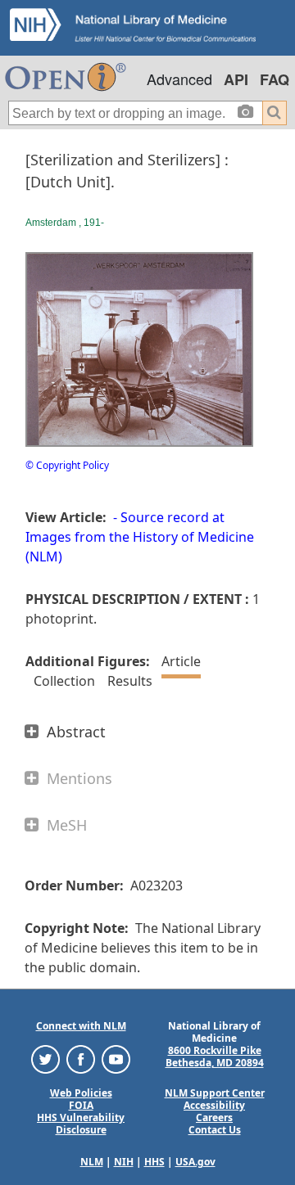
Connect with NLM (81, 1026)
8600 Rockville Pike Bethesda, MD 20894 (215, 1056)
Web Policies (81, 1093)
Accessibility (214, 1105)
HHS (154, 1162)
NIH (124, 1162)
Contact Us (214, 1130)
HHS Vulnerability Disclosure (81, 1124)
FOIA (81, 1105)
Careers (214, 1117)
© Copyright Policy (67, 465)
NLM (91, 1162)
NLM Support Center (215, 1093)
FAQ (274, 79)
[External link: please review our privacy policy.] (45, 1059)
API (236, 79)
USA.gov (195, 1162)
